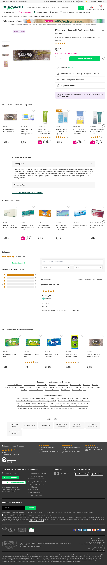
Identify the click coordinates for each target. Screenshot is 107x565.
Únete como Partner (37, 484)
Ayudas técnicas (29, 385)
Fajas (38, 387)
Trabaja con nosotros (37, 479)
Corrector (21, 387)
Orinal (93, 387)
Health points (34, 490)
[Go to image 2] (6, 55)
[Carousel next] (104, 126)
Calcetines (86, 385)
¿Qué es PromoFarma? (38, 473)
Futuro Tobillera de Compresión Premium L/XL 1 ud (32, 406)
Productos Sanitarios (52, 390)
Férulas (44, 387)
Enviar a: (82, 2)
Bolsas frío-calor (75, 385)
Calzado (95, 385)
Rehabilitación (65, 390)
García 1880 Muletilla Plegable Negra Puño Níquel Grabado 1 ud (68, 398)
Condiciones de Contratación (95, 542)
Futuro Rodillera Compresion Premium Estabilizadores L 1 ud (69, 406)
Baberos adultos (42, 385)
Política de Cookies (99, 547)
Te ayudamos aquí (10, 478)
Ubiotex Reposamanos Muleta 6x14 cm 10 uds (31, 398)
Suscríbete (31, 508)
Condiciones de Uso (98, 540)
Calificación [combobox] (47, 267)
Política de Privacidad (36, 521)
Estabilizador (30, 387)
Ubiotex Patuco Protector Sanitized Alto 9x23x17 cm (74, 401)
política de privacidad (18, 515)
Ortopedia (17, 16)
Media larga (70, 387)
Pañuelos (24, 16)
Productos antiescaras (36, 390)
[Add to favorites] (103, 58)
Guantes (51, 387)
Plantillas (24, 390)
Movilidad (86, 387)
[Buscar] (81, 8)
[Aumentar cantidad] (64, 58)
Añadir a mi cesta (85, 59)
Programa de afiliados (38, 482)
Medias (78, 387)
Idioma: (96, 2)
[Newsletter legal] (3, 515)
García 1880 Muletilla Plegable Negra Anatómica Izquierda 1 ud (36, 401)
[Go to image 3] (6, 64)
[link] (14, 256)
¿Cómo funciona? (36, 476)
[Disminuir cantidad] (57, 58)
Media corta (60, 387)
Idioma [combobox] (78, 267)
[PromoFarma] (13, 8)
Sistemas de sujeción (79, 390)
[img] (32, 55)
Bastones (52, 385)
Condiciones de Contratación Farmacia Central (92, 544)
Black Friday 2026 (36, 495)
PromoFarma (8, 16)
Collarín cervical (10, 387)
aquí (13, 491)
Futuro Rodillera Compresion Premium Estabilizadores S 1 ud (70, 408)
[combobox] (93, 279)
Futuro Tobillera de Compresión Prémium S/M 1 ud (33, 408)
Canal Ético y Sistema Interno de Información (95, 549)
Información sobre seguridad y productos (27, 192)
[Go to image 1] (6, 45)
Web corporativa (36, 492)
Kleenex (58, 40)
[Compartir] (103, 31)
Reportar (76, 310)
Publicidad (33, 487)
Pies (98, 387)
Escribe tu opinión (19, 263)
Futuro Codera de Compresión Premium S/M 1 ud (32, 403)
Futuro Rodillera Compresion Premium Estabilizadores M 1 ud (69, 403)
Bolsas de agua (63, 385)
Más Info (65, 96)
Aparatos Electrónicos (15, 385)
